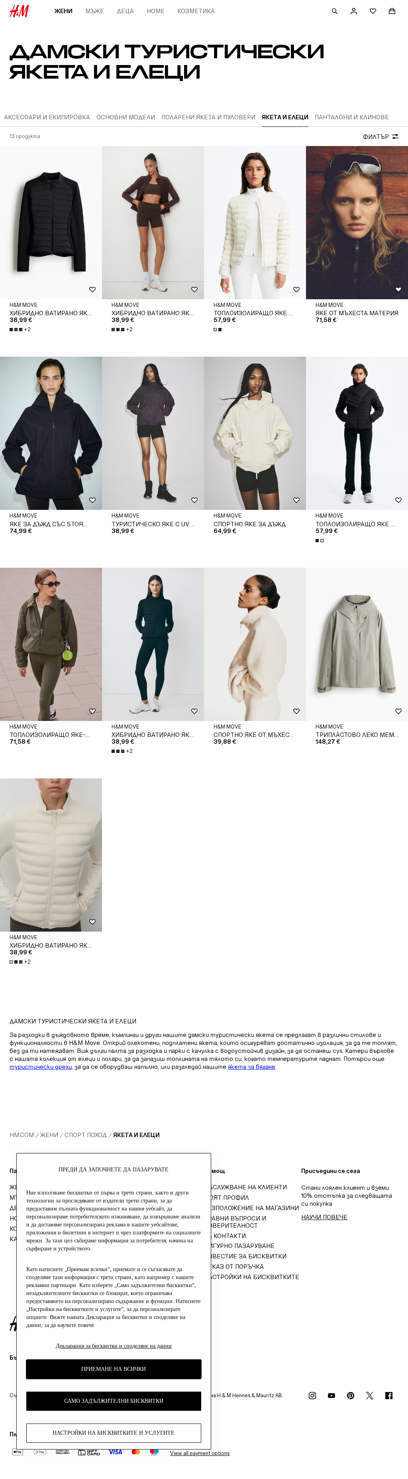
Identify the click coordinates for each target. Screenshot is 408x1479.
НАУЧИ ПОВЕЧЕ (324, 1217)
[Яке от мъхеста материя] (357, 222)
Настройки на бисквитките (251, 1277)
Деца (125, 11)
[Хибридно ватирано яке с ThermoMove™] (51, 222)
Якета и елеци (136, 1134)
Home (156, 11)
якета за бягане (251, 1066)
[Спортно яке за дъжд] (255, 433)
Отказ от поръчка (234, 1266)
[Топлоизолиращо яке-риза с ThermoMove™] (51, 644)
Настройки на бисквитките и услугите (114, 1433)
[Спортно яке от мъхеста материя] (255, 644)
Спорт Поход (86, 1134)
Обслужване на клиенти (245, 1187)
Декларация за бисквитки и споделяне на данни (114, 1346)
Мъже (94, 11)
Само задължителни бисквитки (113, 1401)
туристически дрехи (41, 1066)
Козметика (196, 11)
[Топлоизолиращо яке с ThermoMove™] (255, 222)
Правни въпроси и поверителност (235, 1222)
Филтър (376, 136)
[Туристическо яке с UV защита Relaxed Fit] (153, 433)
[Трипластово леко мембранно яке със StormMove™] (357, 644)
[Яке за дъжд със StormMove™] (51, 433)
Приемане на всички (113, 1369)
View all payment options (200, 1453)
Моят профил (226, 1197)
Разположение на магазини (251, 1208)
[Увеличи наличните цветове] (218, 329)
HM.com (22, 1134)
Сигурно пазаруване (239, 1245)
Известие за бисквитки (245, 1256)
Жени (64, 11)
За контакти (225, 1235)
